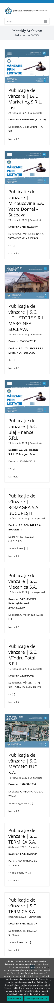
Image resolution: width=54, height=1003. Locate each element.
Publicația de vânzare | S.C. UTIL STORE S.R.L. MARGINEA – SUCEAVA (26, 317)
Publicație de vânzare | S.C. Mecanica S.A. (22, 581)
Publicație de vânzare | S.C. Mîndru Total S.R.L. (22, 655)
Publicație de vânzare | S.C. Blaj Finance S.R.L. (22, 429)
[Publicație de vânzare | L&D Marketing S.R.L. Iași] (27, 66)
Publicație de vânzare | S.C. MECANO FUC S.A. (22, 763)
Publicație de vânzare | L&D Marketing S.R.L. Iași (25, 99)
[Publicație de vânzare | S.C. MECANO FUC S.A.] (27, 730)
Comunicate (36, 112)
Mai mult (13, 138)
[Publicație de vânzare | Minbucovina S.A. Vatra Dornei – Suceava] (27, 167)
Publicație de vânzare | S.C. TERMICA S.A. (22, 836)
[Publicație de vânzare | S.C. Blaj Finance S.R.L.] (27, 396)
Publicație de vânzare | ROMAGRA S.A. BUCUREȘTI (23, 504)
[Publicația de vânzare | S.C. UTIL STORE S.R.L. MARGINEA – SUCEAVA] (27, 282)
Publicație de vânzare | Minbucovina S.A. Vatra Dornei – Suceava (26, 203)
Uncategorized (37, 518)
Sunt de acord (14, 998)
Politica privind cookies (36, 998)
